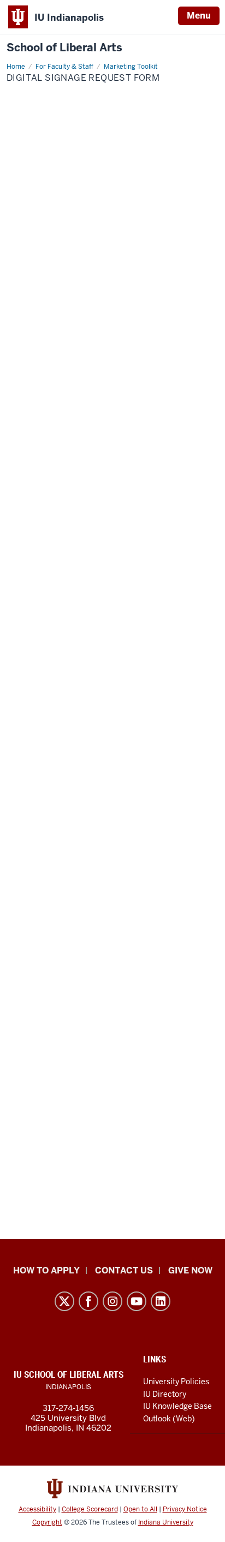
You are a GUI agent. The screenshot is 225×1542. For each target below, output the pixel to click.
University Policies (176, 1381)
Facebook (88, 1301)
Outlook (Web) (169, 1419)
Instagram (112, 1301)
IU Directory (164, 1394)
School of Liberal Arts (64, 47)
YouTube (136, 1301)
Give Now (190, 1270)
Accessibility (37, 1509)
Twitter (64, 1301)
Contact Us (124, 1270)
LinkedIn (160, 1301)
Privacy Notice (185, 1509)
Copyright (47, 1522)
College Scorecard (90, 1509)
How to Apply (46, 1270)
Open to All (140, 1509)
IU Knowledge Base (177, 1406)
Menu (199, 15)
